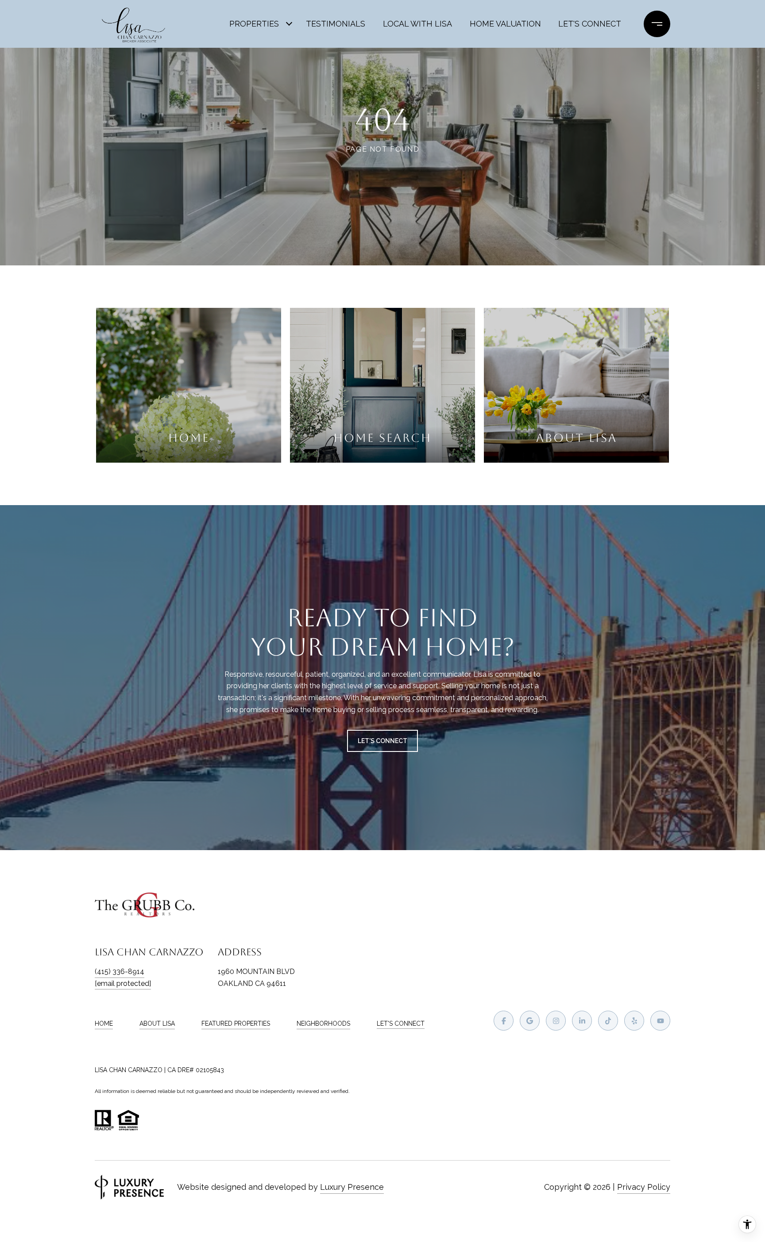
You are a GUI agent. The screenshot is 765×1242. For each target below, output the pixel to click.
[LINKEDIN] (582, 1021)
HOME (104, 1023)
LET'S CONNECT (401, 1023)
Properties (254, 23)
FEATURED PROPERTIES (235, 1023)
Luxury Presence (352, 1187)
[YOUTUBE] (660, 1021)
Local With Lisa (417, 23)
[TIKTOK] (608, 1021)
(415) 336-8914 (119, 971)
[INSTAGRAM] (556, 1021)
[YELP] (634, 1021)
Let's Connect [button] (382, 740)
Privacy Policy (643, 1187)
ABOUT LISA (157, 1023)
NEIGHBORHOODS (323, 1023)
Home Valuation (505, 23)
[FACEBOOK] (504, 1021)
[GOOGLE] (530, 1021)
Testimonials (335, 23)
